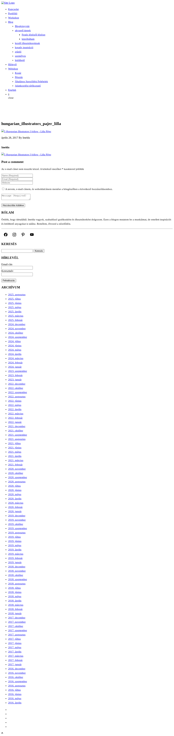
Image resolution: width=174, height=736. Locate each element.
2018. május (14, 596)
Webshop (13, 68)
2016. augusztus (16, 685)
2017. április (14, 651)
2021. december (16, 426)
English (12, 90)
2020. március (15, 502)
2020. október (15, 473)
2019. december (16, 515)
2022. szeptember (17, 392)
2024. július (14, 341)
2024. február (15, 362)
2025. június (14, 303)
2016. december (16, 668)
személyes (20, 56)
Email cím (6, 264)
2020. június (14, 490)
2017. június (14, 643)
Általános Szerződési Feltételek (31, 81)
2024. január (15, 366)
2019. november (17, 519)
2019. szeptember (17, 528)
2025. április (14, 311)
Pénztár (19, 77)
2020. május (14, 494)
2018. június (14, 592)
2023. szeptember (17, 371)
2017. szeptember (17, 630)
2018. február (15, 609)
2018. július (14, 588)
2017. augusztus (16, 634)
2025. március (15, 315)
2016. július (14, 690)
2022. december (16, 383)
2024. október (15, 332)
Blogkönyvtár (22, 26)
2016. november (17, 673)
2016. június (14, 694)
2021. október (15, 430)
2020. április (14, 498)
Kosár (18, 73)
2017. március (15, 656)
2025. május (14, 307)
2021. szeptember (17, 434)
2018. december (16, 566)
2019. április (14, 549)
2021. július (14, 443)
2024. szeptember (17, 337)
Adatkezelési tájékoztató (28, 85)
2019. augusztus (16, 532)
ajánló (18, 51)
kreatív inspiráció (24, 47)
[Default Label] (23, 234)
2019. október (15, 524)
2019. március (15, 554)
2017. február (15, 660)
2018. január (15, 613)
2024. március (15, 358)
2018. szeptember (17, 579)
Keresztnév (7, 271)
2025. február (15, 320)
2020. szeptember (17, 477)
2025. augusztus (16, 294)
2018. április (14, 600)
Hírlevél (12, 64)
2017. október (15, 626)
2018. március (15, 605)
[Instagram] (14, 234)
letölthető (20, 60)
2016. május (14, 698)
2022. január (15, 422)
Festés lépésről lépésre (33, 34)
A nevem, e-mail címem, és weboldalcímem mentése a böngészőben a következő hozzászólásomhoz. (59, 189)
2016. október (15, 677)
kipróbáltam (28, 39)
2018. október (15, 575)
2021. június (14, 447)
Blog (10, 22)
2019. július (14, 537)
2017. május (14, 647)
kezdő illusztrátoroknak (27, 43)
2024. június (14, 345)
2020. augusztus (16, 481)
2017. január (15, 664)
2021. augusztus (16, 439)
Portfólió (12, 13)
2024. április (14, 354)
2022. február (15, 417)
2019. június (14, 541)
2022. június (14, 400)
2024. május (14, 349)
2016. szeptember (17, 681)
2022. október (15, 388)
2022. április (14, 409)
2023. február (15, 375)
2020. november (17, 468)
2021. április (14, 456)
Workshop (13, 17)
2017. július (14, 639)
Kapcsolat (13, 9)
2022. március (15, 413)
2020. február (15, 507)
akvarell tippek (23, 30)
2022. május (14, 405)
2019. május (14, 545)
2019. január (15, 562)
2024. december (16, 324)
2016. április (14, 702)
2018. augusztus (16, 583)
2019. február (15, 558)
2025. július (14, 298)
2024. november (17, 328)
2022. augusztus (16, 396)
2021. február (15, 464)
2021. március (15, 460)
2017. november (17, 622)
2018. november (17, 571)
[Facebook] (5, 234)
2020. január (15, 511)
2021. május (14, 451)
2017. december (16, 617)
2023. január (15, 379)
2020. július (14, 485)
